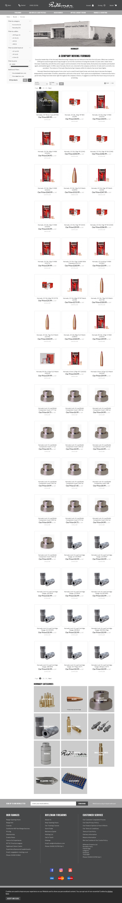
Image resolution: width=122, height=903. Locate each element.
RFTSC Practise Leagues (14, 843)
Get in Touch (49, 837)
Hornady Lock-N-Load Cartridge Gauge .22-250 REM (74, 556)
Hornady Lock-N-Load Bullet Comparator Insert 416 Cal (102, 519)
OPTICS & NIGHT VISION (78, 12)
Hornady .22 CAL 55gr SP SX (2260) (101, 225)
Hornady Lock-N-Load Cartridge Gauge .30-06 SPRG (101, 592)
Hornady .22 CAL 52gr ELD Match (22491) (74, 189)
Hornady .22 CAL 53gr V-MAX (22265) (47, 225)
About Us (48, 819)
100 (41, 270)
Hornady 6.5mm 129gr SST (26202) (74, 371)
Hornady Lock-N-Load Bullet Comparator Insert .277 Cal (47, 409)
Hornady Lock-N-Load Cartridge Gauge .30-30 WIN (47, 629)
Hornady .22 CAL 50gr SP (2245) (74, 151)
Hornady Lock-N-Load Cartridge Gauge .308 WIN (47, 666)
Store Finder (49, 828)
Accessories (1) (16, 24)
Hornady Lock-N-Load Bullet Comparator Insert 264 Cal (74, 482)
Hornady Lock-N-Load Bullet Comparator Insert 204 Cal (74, 445)
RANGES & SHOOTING (100, 12)
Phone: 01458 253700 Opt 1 (54, 846)
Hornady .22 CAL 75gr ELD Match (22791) (47, 335)
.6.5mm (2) (15, 57)
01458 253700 (34, 5)
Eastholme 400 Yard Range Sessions (18, 828)
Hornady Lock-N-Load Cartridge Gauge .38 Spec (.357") (101, 666)
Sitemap (47, 840)
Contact (23, 5)
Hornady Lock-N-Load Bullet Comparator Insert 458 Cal (47, 556)
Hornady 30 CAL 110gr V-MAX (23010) (102, 335)
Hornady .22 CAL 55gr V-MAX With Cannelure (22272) (74, 262)
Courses (9, 825)
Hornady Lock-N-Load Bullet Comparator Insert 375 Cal (74, 519)
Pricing (8, 831)
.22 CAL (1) (15, 38)
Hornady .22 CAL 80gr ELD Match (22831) (74, 335)
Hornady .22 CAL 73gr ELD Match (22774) (102, 299)
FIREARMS (18, 12)
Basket (112, 5)
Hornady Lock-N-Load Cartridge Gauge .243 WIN (47, 592)
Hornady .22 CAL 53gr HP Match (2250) (101, 189)
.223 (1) (14, 41)
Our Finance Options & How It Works (95, 825)
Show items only (19, 73)
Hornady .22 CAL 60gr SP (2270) (47, 298)
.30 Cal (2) (15, 54)
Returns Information (89, 837)
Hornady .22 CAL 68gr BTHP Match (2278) (74, 299)
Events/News (10, 837)
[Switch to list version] (110, 83)
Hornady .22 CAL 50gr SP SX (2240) (101, 151)
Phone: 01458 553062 (13, 855)
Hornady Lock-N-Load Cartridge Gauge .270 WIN (74, 592)
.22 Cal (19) (15, 51)
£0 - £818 (12, 64)
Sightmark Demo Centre (14, 846)
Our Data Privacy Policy (91, 822)
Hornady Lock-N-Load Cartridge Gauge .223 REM (101, 556)
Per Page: (51, 82)
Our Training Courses (52, 825)
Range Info (9, 822)
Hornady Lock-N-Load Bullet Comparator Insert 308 (102, 482)
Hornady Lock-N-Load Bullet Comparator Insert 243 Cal (47, 482)
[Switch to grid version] (105, 83)
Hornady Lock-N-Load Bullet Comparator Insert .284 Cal (74, 409)
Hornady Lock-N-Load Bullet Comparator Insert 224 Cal (102, 445)
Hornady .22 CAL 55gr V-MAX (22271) (47, 262)
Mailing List (49, 834)
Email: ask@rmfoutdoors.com (55, 843)
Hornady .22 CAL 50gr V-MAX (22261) (47, 189)
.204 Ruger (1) (16, 35)
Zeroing (100, 5)
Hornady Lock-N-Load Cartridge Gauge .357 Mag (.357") (74, 666)
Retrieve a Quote (50, 831)
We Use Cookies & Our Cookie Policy (95, 840)
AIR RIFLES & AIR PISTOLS (37, 12)
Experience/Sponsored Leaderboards (18, 849)
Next (49, 88)
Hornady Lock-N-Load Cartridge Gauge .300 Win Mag (101, 629)
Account (88, 5)
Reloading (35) (16, 27)
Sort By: (37, 82)
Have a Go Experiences (13, 840)
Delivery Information (90, 834)
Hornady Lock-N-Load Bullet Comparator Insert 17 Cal (47, 445)
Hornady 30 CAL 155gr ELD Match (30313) (47, 372)
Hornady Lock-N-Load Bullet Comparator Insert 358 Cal (47, 519)
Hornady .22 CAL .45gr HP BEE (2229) (74, 115)
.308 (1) (14, 44)
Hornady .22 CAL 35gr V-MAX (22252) (101, 115)
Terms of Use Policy (89, 831)
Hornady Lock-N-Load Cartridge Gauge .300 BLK (74, 629)
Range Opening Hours (13, 819)
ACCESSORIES (58, 12)
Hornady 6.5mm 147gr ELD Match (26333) (102, 372)
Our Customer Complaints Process (94, 819)
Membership (10, 834)
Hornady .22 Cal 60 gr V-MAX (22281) (101, 262)
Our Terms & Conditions (91, 828)
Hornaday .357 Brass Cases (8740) (47, 115)
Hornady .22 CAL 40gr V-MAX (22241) (47, 152)
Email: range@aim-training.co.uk (17, 852)
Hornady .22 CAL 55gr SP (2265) (74, 225)
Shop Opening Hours (52, 822)
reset (25, 80)
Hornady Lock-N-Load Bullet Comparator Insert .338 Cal (102, 409)
